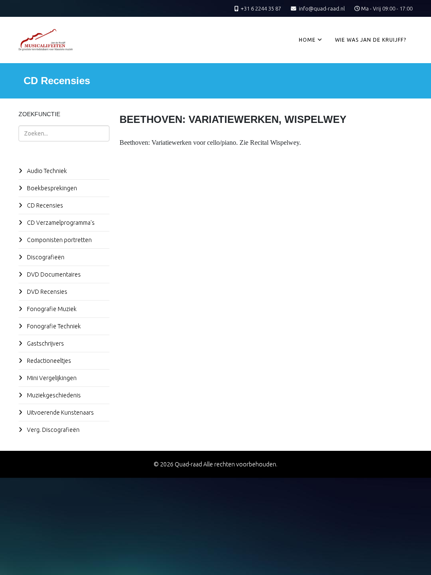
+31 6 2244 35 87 (261, 8)
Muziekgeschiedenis (53, 395)
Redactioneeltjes (48, 360)
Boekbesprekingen (51, 188)
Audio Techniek (46, 171)
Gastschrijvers (45, 343)
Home (307, 40)
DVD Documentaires (53, 274)
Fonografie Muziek (51, 309)
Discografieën (45, 257)
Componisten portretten (59, 240)
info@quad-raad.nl (322, 8)
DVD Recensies (46, 291)
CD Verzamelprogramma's (60, 222)
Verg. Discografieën (53, 429)
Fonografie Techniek (53, 326)
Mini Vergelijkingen (51, 378)
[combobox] (64, 133)
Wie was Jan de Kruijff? (370, 40)
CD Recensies (44, 205)
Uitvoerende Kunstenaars (60, 412)
